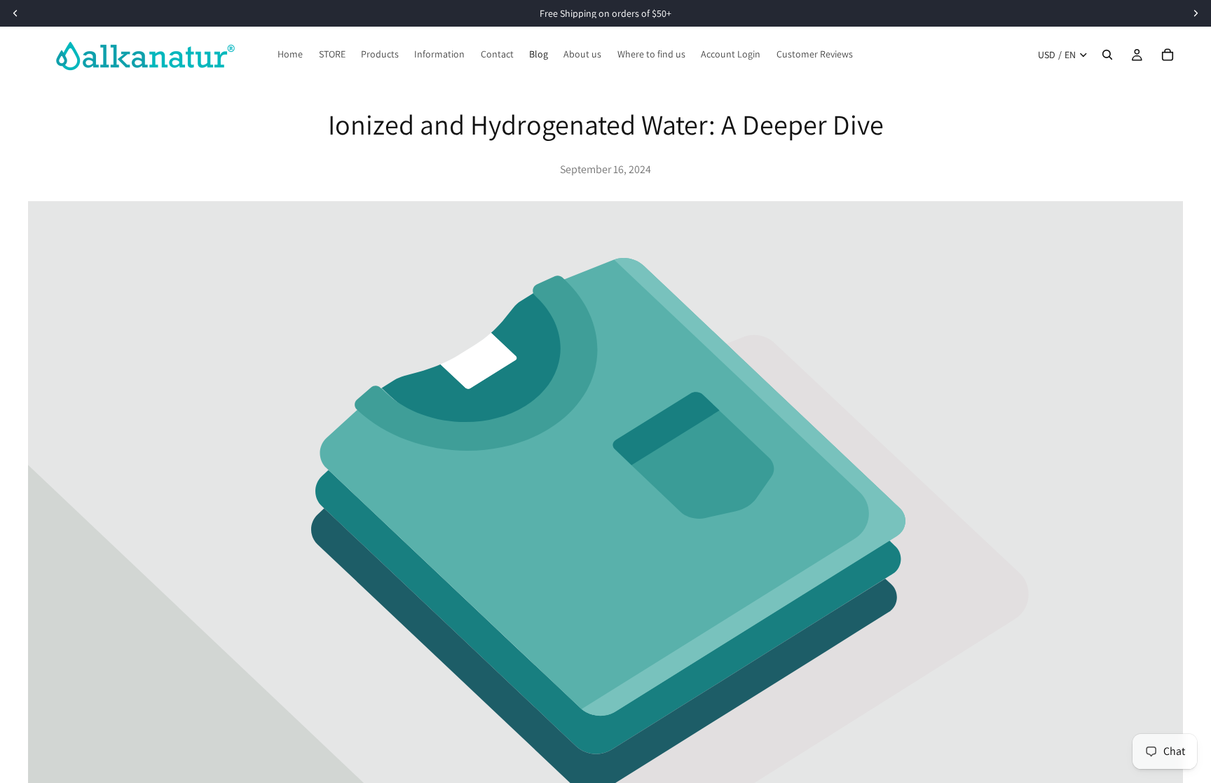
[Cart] (1167, 54)
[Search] (1107, 54)
